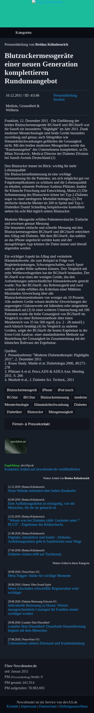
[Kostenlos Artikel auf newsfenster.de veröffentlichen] (47, 446)
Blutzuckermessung (55, 397)
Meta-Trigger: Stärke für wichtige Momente (39, 576)
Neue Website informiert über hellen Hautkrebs (42, 491)
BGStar (12, 397)
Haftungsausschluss (73, 706)
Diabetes (80, 405)
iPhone (47, 390)
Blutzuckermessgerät (22, 390)
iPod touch (65, 390)
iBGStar (29, 397)
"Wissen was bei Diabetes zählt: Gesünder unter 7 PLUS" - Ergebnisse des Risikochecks (44, 522)
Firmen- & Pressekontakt (30, 424)
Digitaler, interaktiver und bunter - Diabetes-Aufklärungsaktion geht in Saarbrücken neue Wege (44, 539)
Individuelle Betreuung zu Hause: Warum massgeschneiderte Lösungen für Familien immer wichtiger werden (43, 609)
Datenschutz (48, 706)
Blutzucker (35, 412)
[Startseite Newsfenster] (47, 2)
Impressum (29, 706)
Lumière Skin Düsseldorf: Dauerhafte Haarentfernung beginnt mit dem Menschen (47, 628)
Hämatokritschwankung (51, 405)
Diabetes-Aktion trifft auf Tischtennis (34, 554)
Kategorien (24, 32)
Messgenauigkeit (61, 412)
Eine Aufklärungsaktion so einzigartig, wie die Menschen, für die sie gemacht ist (41, 506)
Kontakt (12, 706)
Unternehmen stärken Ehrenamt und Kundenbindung (46, 643)
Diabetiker (14, 412)
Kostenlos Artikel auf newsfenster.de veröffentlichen (42, 469)
